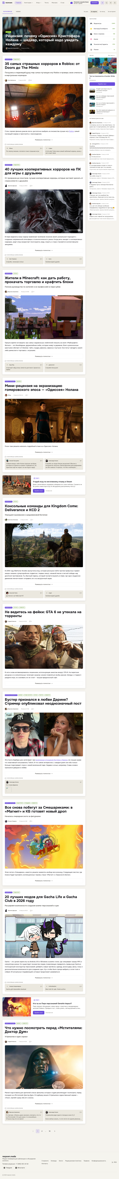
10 (49, 1131)
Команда (54, 1161)
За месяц (102, 11)
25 (31, 80)
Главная (18, 3)
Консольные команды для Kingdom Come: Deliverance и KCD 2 (41, 508)
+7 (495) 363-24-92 (22, 1164)
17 (33, 291)
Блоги (61, 1161)
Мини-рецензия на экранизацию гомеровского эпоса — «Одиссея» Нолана (41, 388)
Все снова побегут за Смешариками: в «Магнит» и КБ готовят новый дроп (39, 809)
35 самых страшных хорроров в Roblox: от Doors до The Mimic (42, 66)
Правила (86, 1161)
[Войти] (115, 3)
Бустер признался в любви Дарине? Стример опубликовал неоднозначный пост (43, 701)
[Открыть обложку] (44, 106)
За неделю (94, 11)
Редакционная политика (73, 1161)
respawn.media (9, 1156)
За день (86, 11)
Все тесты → (111, 55)
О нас (62, 3)
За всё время (111, 11)
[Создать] (102, 3)
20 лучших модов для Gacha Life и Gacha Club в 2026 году (41, 899)
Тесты (47, 3)
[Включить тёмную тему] (110, 3)
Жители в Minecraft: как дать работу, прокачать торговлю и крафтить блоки (39, 280)
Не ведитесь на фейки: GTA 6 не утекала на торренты (43, 614)
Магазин (54, 3)
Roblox (71, 131)
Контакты (45, 1164)
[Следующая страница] (54, 1131)
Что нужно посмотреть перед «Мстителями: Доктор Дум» (43, 1030)
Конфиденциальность (99, 1161)
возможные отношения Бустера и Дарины (52, 760)
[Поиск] (106, 3)
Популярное (7, 11)
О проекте (45, 1161)
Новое (18, 11)
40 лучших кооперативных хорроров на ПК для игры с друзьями (43, 171)
